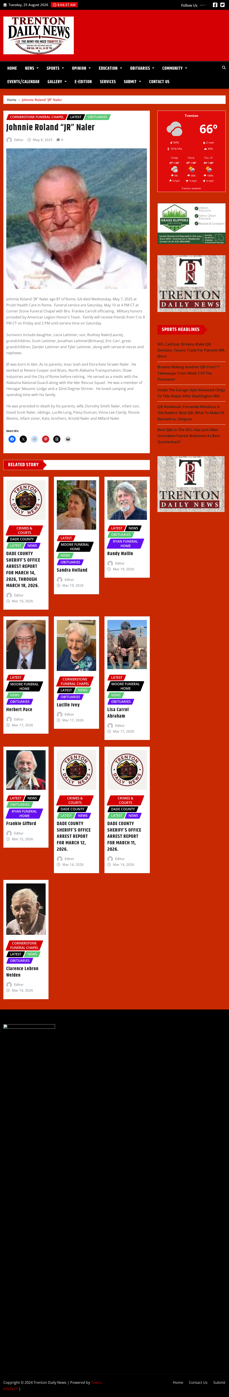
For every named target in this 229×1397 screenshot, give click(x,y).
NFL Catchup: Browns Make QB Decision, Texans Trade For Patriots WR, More (191, 350)
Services (108, 82)
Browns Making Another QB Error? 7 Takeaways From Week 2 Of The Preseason (188, 373)
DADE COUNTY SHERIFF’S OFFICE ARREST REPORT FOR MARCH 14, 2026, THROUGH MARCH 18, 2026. (23, 570)
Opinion (79, 68)
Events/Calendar (23, 82)
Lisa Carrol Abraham (118, 713)
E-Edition (83, 82)
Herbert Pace (19, 710)
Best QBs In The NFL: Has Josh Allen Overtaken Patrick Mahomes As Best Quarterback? (188, 435)
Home (12, 68)
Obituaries (140, 68)
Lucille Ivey (68, 705)
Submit (131, 82)
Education (109, 68)
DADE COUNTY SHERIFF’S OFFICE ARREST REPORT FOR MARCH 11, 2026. (124, 836)
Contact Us (159, 82)
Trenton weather (191, 188)
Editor (18, 139)
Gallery (55, 82)
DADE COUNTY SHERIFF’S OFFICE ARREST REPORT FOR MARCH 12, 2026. (74, 836)
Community (173, 68)
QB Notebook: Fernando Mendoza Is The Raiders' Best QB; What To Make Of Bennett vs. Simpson (190, 412)
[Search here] (224, 67)
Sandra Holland (72, 570)
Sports (54, 68)
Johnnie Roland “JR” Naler (42, 99)
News (30, 68)
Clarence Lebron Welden (22, 972)
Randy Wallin (120, 554)
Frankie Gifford (21, 824)
